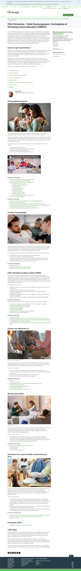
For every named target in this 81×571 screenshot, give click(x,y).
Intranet (23, 565)
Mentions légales (25, 562)
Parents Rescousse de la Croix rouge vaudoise (20, 266)
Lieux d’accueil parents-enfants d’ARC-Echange (20, 180)
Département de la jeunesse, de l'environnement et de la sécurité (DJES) (27, 18)
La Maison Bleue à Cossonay (18, 193)
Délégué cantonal (12, 20)
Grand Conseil (11, 558)
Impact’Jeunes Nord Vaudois (16, 387)
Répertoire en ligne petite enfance (17, 202)
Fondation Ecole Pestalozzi (16, 312)
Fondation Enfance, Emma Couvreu (18, 311)
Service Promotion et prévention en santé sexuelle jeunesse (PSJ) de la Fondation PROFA (29, 515)
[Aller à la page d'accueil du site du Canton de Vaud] (21, 11)
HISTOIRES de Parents (15, 265)
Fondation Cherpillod (14, 305)
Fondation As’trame (14, 447)
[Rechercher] (72, 8)
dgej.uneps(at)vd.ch (56, 48)
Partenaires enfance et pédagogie (17, 196)
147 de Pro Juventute (14, 382)
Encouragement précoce (14, 70)
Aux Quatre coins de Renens (18, 188)
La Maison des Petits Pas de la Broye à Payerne (22, 195)
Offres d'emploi (53, 8)
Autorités (44, 8)
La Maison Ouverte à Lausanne (19, 183)
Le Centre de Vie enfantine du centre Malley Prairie (21, 445)
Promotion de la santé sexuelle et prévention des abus (21, 82)
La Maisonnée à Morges (17, 189)
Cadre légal (11, 87)
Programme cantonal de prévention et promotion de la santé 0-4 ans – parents (27, 203)
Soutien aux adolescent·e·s (14, 77)
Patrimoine (38, 563)
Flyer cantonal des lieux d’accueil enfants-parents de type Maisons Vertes (26, 200)
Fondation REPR (13, 448)
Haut (71, 555)
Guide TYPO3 (24, 564)
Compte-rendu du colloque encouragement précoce (21, 208)
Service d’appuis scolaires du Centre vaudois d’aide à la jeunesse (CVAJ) (26, 383)
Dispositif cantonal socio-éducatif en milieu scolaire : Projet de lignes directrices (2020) (29, 318)
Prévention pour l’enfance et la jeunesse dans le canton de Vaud (22, 66)
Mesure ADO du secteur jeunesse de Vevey (19, 389)
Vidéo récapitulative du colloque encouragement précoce (23, 206)
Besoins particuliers (13, 80)
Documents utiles (12, 84)
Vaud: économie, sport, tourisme (43, 560)
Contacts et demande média (27, 558)
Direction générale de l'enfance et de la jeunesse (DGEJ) (56, 18)
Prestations (59, 8)
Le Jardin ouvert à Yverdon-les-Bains (20, 185)
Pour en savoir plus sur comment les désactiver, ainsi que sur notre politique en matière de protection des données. (32, 4)
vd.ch (9, 18)
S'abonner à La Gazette (26, 560)
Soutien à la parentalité (14, 73)
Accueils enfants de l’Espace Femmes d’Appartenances (22, 179)
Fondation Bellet (13, 309)
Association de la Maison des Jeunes (18, 304)
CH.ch (37, 565)
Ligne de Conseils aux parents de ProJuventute (20, 268)
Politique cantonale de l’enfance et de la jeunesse (21, 525)
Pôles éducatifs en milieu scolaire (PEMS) (18, 75)
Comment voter (11, 562)
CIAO (11, 380)
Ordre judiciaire (11, 561)
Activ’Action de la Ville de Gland (17, 384)
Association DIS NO (14, 518)
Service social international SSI (17, 449)
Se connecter (65, 8)
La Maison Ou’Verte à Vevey (18, 192)
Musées (37, 562)
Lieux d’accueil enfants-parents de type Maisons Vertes (22, 182)
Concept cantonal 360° (15, 317)
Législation (48, 8)
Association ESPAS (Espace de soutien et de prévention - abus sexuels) (25, 516)
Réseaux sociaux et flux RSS (27, 561)
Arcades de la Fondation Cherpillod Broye (19, 386)
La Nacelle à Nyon (16, 186)
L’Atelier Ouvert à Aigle (17, 190)
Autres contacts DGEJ (56, 56)
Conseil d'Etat (11, 560)
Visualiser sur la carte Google (58, 49)
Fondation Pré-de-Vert (15, 308)
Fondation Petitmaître (15, 306)
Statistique (10, 567)
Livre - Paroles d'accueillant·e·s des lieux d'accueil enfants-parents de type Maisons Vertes (30, 205)
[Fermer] (79, 1)
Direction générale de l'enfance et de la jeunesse (63, 33)
